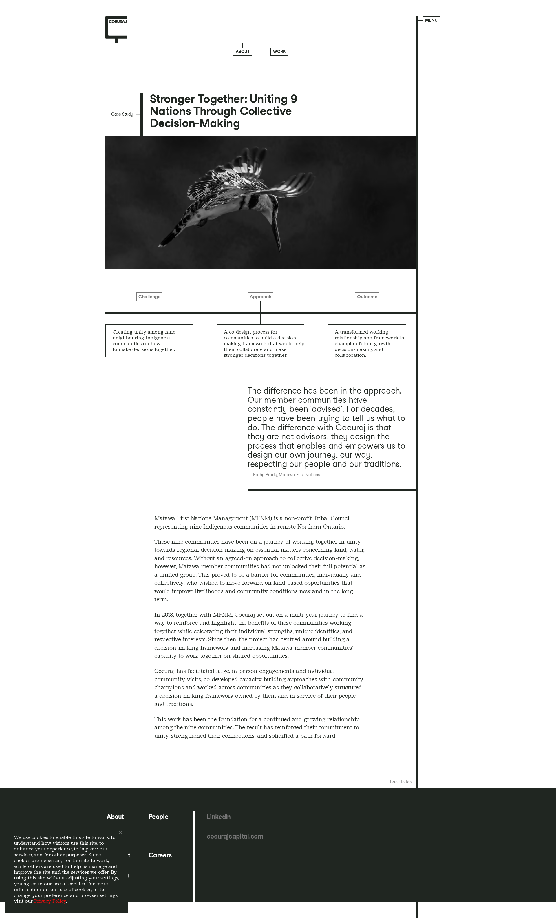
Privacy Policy (50, 901)
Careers (160, 855)
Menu (431, 20)
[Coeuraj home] (116, 29)
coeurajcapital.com (235, 836)
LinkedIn (219, 816)
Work (279, 51)
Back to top (401, 781)
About (243, 51)
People (158, 816)
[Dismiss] (120, 833)
